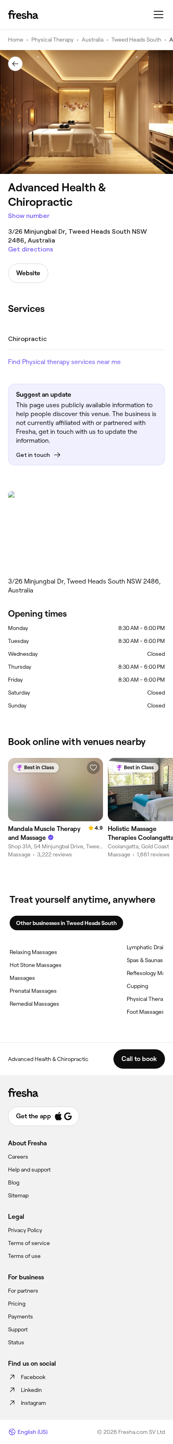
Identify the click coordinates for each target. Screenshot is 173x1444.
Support (18, 1329)
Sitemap (18, 1195)
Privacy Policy (25, 1230)
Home (15, 39)
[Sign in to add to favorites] (93, 767)
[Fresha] (23, 14)
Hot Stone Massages (36, 965)
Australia (92, 39)
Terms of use (24, 1256)
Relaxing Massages (33, 952)
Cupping (137, 986)
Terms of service (29, 1243)
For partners (23, 1290)
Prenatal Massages (33, 991)
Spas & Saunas (145, 960)
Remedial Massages (34, 1003)
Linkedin (31, 1390)
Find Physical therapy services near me (64, 361)
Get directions (30, 249)
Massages (22, 978)
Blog (13, 1182)
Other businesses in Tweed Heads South (66, 923)
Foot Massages (146, 1012)
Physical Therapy (52, 39)
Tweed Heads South (136, 39)
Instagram (33, 1403)
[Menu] (158, 14)
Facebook (33, 1377)
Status (16, 1342)
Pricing (16, 1303)
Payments (20, 1316)
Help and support (29, 1169)
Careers (18, 1156)
